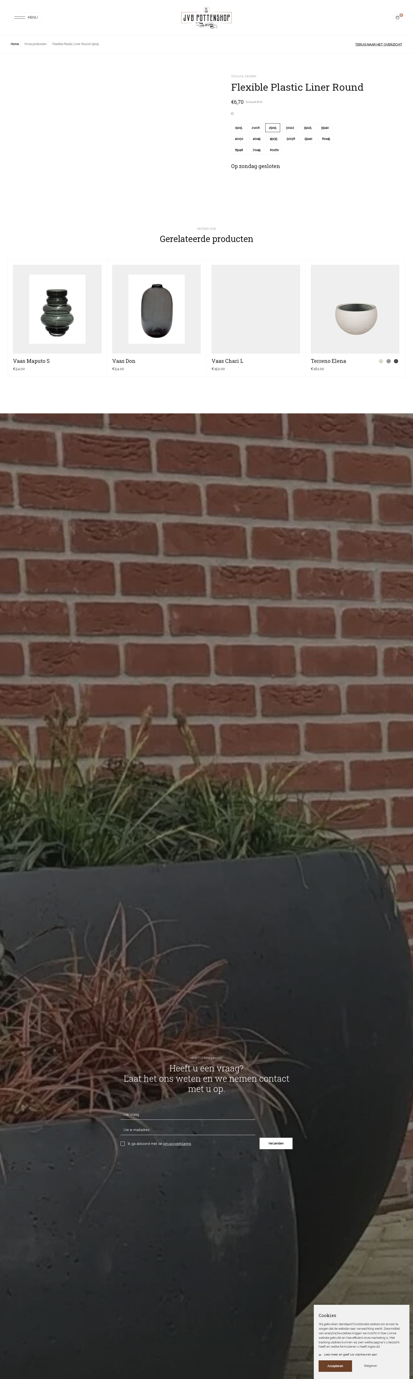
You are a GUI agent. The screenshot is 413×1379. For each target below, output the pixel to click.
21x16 (256, 127)
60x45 (326, 139)
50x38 (291, 139)
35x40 (325, 127)
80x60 (274, 150)
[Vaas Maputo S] (57, 309)
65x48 (239, 150)
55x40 (308, 139)
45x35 (273, 139)
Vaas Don (124, 360)
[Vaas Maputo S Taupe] (98, 361)
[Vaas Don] (156, 309)
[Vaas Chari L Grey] (289, 361)
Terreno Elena (328, 360)
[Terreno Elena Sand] (381, 361)
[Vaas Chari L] (256, 309)
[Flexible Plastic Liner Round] (232, 114)
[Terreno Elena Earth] (396, 361)
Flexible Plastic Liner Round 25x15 (75, 44)
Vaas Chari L (227, 360)
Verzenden (276, 1143)
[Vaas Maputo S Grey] (75, 361)
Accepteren (335, 1366)
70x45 (257, 150)
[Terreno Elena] (355, 309)
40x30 (239, 139)
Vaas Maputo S (31, 360)
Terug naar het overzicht (378, 44)
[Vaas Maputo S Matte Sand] (83, 361)
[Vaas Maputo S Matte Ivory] (90, 361)
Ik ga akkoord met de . (160, 1144)
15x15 (238, 127)
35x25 (307, 127)
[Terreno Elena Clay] (388, 361)
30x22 (290, 127)
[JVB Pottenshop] (206, 17)
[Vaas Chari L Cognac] (296, 361)
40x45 (257, 139)
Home (15, 44)
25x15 (272, 127)
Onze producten (35, 44)
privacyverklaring (177, 1144)
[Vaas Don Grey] (197, 361)
